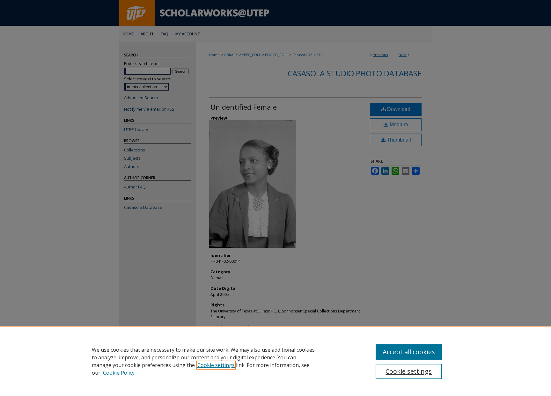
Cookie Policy (119, 372)
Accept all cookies (409, 352)
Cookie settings (216, 365)
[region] (275, 361)
